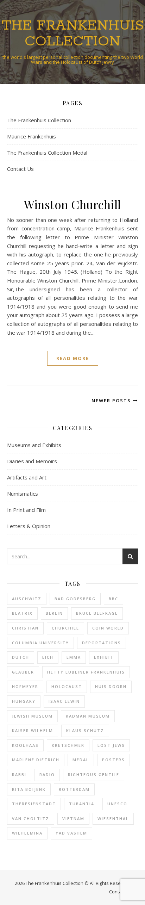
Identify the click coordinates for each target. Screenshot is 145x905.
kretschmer (68, 745)
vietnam (73, 818)
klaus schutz (85, 730)
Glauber (23, 672)
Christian (25, 628)
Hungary (24, 701)
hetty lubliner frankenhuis (86, 672)
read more (72, 358)
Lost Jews (111, 745)
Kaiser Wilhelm (32, 730)
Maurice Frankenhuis (31, 136)
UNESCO (117, 803)
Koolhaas (25, 745)
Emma (74, 657)
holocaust (66, 686)
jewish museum (32, 716)
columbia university (40, 642)
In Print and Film (26, 509)
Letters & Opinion (28, 525)
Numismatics (22, 493)
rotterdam (74, 789)
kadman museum (88, 716)
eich (47, 657)
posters (113, 759)
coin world (108, 628)
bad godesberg (75, 598)
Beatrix (22, 613)
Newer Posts (112, 400)
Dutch (20, 657)
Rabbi (19, 774)
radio (47, 774)
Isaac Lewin (64, 701)
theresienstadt (34, 803)
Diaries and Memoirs (32, 461)
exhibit (104, 657)
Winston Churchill (72, 204)
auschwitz (27, 598)
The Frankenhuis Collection (73, 33)
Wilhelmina (27, 833)
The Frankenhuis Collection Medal (47, 152)
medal (80, 759)
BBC (113, 598)
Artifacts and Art (26, 477)
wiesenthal (113, 818)
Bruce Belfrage (97, 613)
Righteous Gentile (93, 774)
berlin (54, 613)
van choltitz (30, 818)
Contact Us (20, 168)
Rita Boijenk (29, 789)
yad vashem (71, 833)
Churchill (65, 628)
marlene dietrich (35, 759)
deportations (101, 642)
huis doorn (111, 686)
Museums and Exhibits (34, 444)
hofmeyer (25, 686)
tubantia (81, 803)
